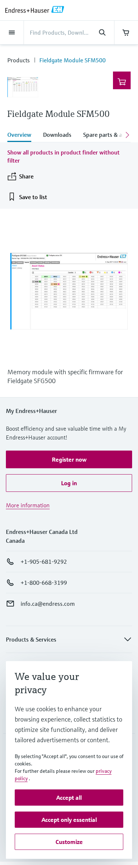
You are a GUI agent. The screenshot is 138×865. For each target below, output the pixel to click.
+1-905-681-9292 (44, 561)
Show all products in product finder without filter (63, 156)
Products (18, 60)
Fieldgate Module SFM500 (72, 60)
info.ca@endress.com (48, 603)
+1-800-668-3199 (44, 582)
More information (28, 505)
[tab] (22, 135)
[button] (69, 459)
